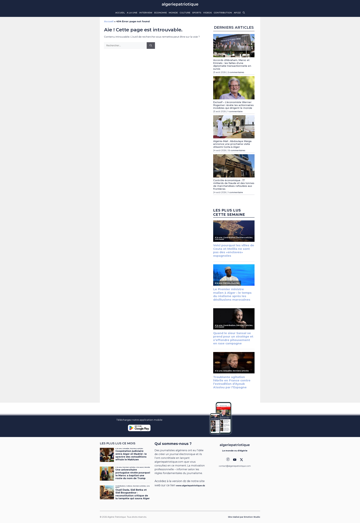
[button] (244, 12)
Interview (145, 12)
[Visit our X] (241, 459)
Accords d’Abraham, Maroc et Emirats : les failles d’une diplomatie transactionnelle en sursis (232, 64)
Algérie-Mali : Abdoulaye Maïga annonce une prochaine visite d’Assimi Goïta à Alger (232, 144)
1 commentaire (235, 111)
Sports (196, 12)
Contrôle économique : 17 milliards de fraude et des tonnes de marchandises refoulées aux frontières (233, 184)
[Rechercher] (151, 45)
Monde (173, 12)
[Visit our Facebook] (228, 459)
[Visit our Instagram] (234, 459)
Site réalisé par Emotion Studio (244, 517)
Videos (207, 12)
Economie (160, 12)
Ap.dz (237, 12)
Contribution (223, 12)
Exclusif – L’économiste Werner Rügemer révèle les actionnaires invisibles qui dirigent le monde (233, 105)
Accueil (120, 12)
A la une (132, 12)
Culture (185, 12)
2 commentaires (236, 72)
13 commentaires (236, 150)
